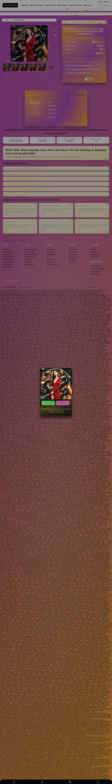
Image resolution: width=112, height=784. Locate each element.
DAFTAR (63, 403)
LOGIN (48, 403)
